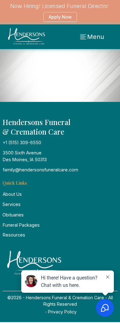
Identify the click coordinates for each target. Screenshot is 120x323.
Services (11, 204)
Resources (14, 234)
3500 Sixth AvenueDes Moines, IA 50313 (25, 156)
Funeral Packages (21, 225)
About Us (12, 194)
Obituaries (13, 214)
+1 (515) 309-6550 (22, 142)
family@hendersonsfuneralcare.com (40, 169)
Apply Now (60, 16)
